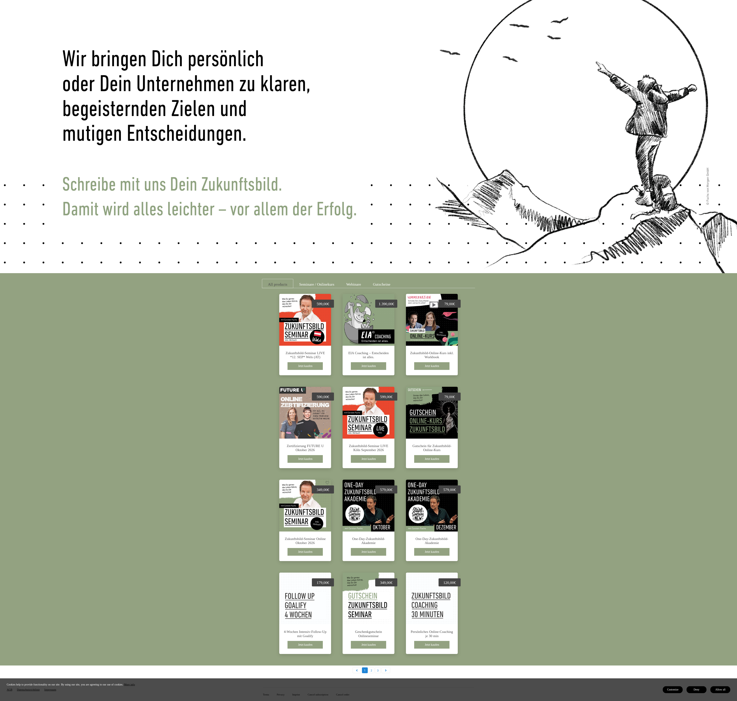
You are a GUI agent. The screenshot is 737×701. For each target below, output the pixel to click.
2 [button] (371, 670)
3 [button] (378, 670)
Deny (696, 689)
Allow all (720, 689)
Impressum (50, 689)
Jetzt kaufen (305, 366)
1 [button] (364, 670)
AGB (9, 689)
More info (129, 684)
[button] (357, 670)
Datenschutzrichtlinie (28, 689)
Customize (672, 689)
